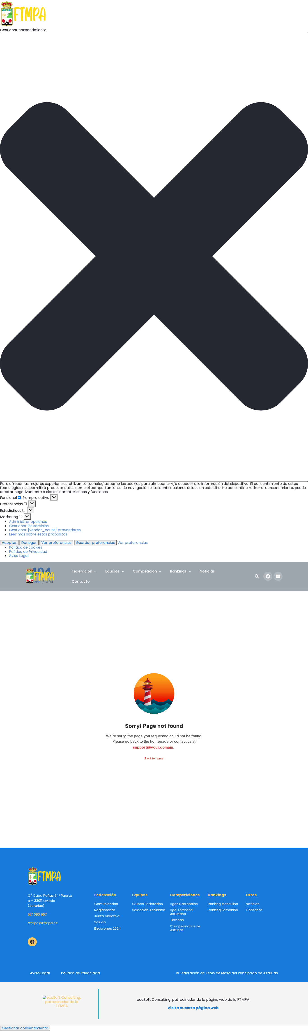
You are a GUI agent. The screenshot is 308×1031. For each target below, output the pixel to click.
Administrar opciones (28, 521)
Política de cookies (25, 547)
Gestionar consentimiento (25, 1028)
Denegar (29, 542)
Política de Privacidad (28, 551)
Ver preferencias (56, 542)
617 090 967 (37, 914)
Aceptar (9, 542)
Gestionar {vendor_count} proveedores (45, 530)
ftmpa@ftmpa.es (42, 923)
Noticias (207, 571)
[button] (154, 257)
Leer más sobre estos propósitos (38, 534)
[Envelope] (278, 576)
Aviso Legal (18, 555)
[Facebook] (267, 576)
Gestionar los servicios (29, 525)
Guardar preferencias (95, 542)
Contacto (81, 581)
